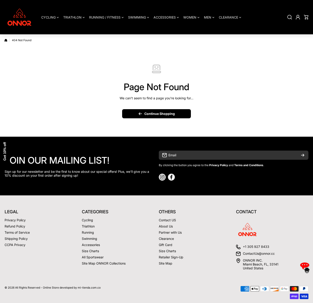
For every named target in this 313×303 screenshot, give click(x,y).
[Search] (289, 17)
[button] (306, 17)
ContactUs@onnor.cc (259, 253)
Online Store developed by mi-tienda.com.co (72, 287)
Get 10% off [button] (5, 151)
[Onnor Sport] (19, 17)
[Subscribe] (302, 155)
